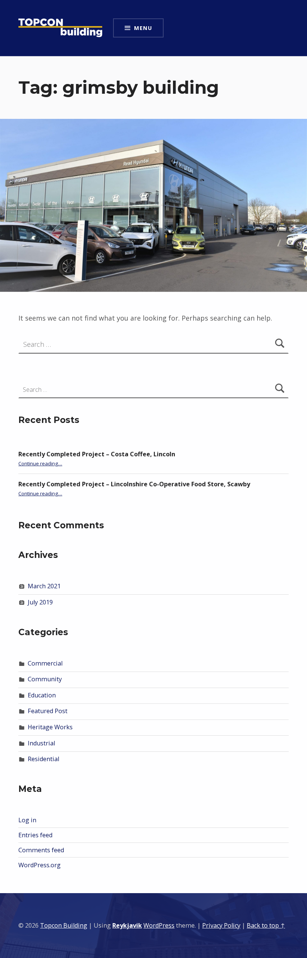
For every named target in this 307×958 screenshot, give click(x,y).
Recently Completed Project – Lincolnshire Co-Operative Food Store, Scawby (134, 484)
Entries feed (35, 835)
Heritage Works (50, 727)
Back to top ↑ (266, 925)
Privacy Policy (221, 925)
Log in (27, 820)
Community (45, 679)
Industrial (41, 743)
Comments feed (41, 850)
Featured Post (47, 711)
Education (42, 695)
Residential (43, 759)
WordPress (158, 925)
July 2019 (40, 602)
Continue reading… (40, 463)
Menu (143, 27)
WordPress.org (39, 865)
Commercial (45, 663)
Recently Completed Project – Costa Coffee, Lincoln (96, 454)
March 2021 (44, 586)
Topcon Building (63, 925)
